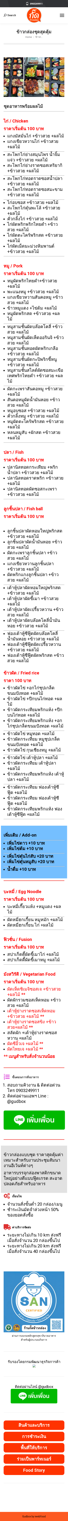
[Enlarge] (59, 1276)
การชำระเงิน (34, 1436)
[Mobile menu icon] (62, 15)
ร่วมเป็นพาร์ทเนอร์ (34, 1459)
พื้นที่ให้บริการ (34, 1447)
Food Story (34, 1470)
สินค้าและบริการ (34, 1425)
